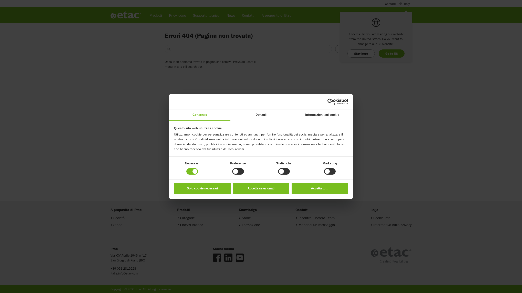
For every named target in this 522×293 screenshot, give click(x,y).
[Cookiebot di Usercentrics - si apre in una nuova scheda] (330, 101)
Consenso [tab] (199, 114)
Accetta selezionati (261, 188)
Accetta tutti (319, 188)
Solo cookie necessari (202, 188)
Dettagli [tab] (261, 114)
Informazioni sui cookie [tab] (322, 114)
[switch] (238, 171)
